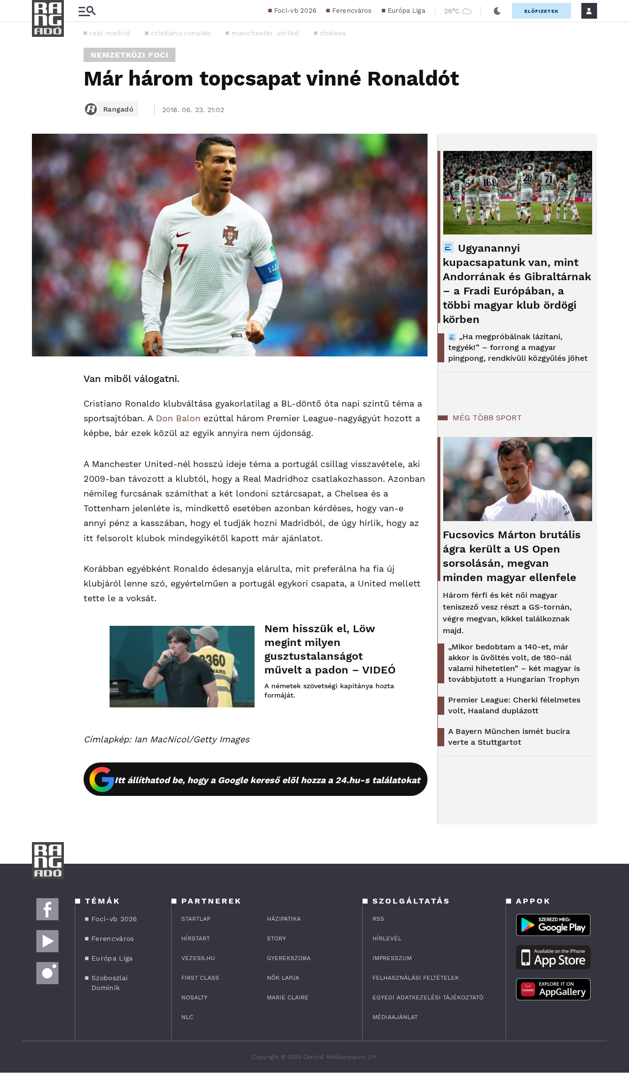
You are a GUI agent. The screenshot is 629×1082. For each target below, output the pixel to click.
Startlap (195, 918)
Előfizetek (541, 11)
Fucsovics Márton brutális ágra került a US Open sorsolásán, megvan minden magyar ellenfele (512, 556)
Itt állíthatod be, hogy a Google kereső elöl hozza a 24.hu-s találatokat (267, 780)
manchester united (265, 33)
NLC (187, 1017)
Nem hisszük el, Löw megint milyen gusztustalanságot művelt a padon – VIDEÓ (330, 649)
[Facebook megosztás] (43, 382)
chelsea (333, 33)
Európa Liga (406, 10)
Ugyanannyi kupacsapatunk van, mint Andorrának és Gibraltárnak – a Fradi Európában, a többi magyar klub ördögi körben (517, 283)
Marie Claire (288, 997)
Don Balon (178, 418)
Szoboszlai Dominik (109, 983)
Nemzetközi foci (129, 54)
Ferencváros (352, 10)
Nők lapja (283, 977)
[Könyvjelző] (43, 437)
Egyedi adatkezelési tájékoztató (428, 997)
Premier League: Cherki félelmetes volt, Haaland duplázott (514, 705)
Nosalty (194, 997)
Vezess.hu (198, 958)
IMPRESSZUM (392, 958)
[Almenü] (87, 11)
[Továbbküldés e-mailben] (43, 408)
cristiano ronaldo (181, 33)
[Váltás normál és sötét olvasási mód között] (497, 11)
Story (276, 938)
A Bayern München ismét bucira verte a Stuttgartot (509, 737)
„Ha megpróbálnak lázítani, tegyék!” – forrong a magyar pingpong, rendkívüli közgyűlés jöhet (518, 347)
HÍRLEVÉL (386, 938)
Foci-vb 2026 (295, 10)
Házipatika (284, 918)
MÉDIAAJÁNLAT (395, 1017)
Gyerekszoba (289, 958)
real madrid (109, 33)
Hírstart (195, 938)
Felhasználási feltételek (415, 977)
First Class (200, 977)
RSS (378, 918)
